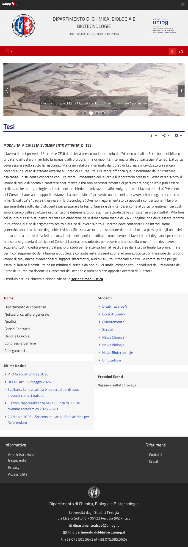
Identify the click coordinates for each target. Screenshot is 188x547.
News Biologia (113, 344)
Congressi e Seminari (21, 343)
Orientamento (113, 322)
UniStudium (111, 360)
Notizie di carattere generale (27, 314)
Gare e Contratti (17, 328)
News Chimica (113, 337)
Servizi (107, 329)
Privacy (13, 467)
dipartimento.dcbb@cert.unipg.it (95, 532)
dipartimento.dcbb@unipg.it (95, 525)
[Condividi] (165, 135)
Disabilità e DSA (114, 306)
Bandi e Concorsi (17, 336)
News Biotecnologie (117, 352)
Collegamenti (15, 350)
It (172, 51)
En (181, 51)
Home (8, 298)
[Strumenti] (178, 135)
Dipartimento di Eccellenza (25, 307)
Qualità (10, 321)
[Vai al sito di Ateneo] (23, 25)
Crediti (154, 461)
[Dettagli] (153, 135)
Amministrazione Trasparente (21, 457)
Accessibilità (17, 474)
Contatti (155, 454)
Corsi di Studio (113, 314)
